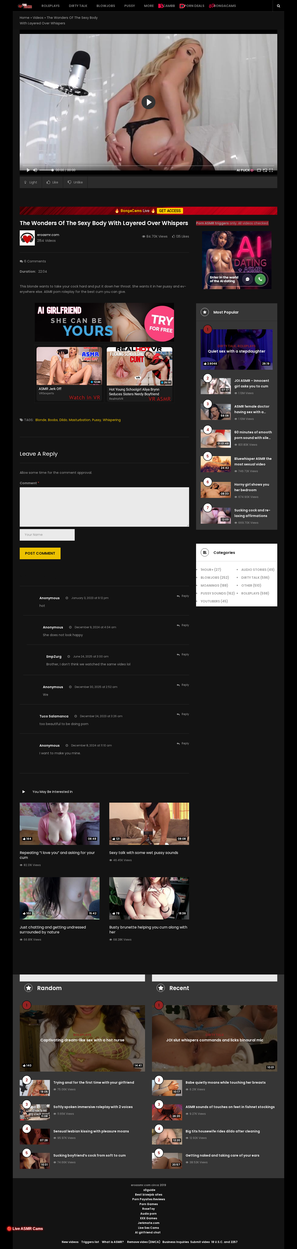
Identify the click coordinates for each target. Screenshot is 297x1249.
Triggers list (90, 1242)
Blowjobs (106, 5)
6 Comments (35, 261)
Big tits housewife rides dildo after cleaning (223, 1131)
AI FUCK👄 (245, 170)
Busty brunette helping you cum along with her (148, 930)
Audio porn (148, 1214)
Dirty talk (78, 5)
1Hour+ (207, 569)
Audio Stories (254, 569)
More (149, 5)
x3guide (149, 1190)
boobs (53, 420)
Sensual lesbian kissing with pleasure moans (91, 1131)
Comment (29, 483)
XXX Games (148, 1218)
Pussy (129, 5)
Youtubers (210, 601)
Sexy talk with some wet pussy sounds (143, 852)
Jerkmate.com (148, 1223)
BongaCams (225, 5)
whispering (112, 420)
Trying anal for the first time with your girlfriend (93, 1082)
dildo (63, 420)
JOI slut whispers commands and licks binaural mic (214, 1040)
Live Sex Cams (148, 1228)
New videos (70, 1242)
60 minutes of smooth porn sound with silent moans (253, 438)
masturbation (79, 420)
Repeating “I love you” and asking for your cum (57, 855)
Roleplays (51, 5)
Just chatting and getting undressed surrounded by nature (53, 930)
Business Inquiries (175, 1242)
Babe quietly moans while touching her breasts (226, 1082)
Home (24, 17)
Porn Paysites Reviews (148, 1199)
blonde (41, 420)
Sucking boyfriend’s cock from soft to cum (89, 1155)
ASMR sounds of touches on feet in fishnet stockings (230, 1107)
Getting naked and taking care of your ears (222, 1155)
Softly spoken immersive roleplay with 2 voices (93, 1107)
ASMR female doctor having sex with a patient (251, 412)
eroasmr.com (48, 234)
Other (246, 585)
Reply (185, 596)
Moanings (210, 585)
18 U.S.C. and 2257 (224, 1242)
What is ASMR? (113, 1242)
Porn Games (148, 1204)
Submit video (200, 1242)
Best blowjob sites (148, 1195)
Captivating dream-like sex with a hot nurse (82, 1040)
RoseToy (148, 1209)
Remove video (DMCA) (143, 1242)
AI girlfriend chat (148, 1232)
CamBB (169, 5)
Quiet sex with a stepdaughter (236, 351)
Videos (38, 17)
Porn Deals (194, 5)
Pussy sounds (213, 593)
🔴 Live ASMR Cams (25, 1229)
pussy (96, 420)
